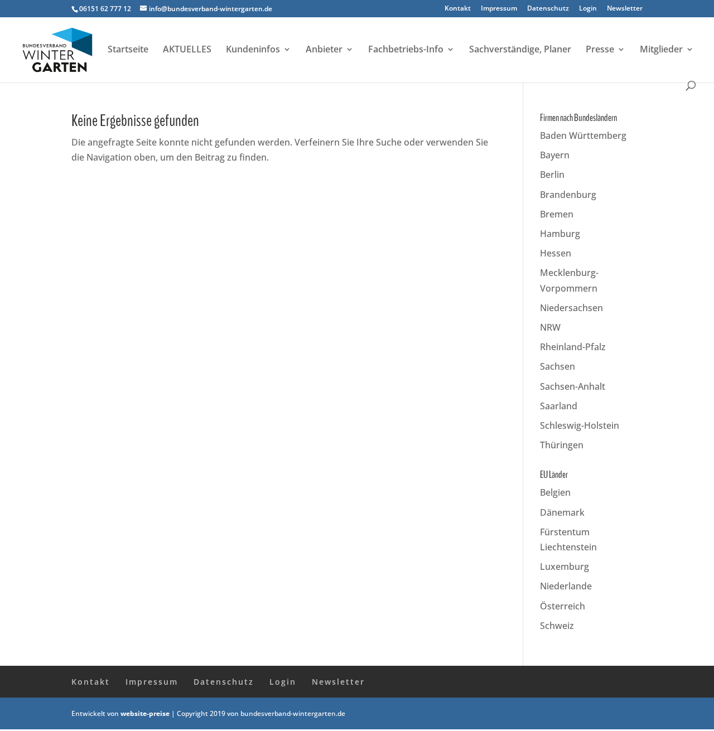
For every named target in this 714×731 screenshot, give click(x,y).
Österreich (562, 606)
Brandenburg (568, 194)
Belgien (555, 492)
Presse (600, 50)
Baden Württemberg (583, 135)
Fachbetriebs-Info (405, 50)
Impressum (499, 9)
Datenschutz (548, 9)
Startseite (128, 50)
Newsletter (625, 9)
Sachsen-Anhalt (572, 386)
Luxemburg (564, 566)
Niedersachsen (571, 308)
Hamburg (560, 233)
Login (588, 9)
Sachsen (557, 366)
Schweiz (557, 625)
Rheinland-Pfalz (573, 347)
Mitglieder (661, 50)
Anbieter (324, 50)
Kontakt (458, 9)
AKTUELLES (187, 50)
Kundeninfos (253, 50)
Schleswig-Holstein (579, 425)
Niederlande (566, 586)
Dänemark (562, 512)
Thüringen (561, 445)
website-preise (145, 713)
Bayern (555, 155)
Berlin (552, 174)
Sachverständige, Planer (520, 50)
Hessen (555, 253)
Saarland (558, 406)
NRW (550, 327)
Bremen (556, 214)
